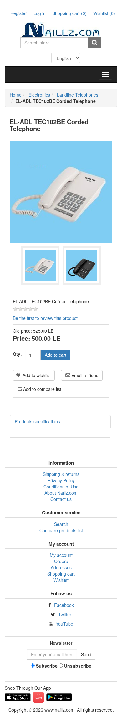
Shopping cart (69, 13)
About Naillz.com (61, 493)
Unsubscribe (77, 666)
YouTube (64, 624)
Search (61, 524)
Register (18, 13)
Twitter (64, 614)
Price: (21, 338)
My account (61, 555)
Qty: (17, 354)
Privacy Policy (61, 480)
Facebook (64, 605)
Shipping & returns (61, 474)
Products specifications (37, 421)
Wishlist (61, 580)
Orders (61, 561)
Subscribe (47, 666)
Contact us (61, 499)
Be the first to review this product (45, 318)
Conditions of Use (61, 486)
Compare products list (61, 530)
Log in (39, 13)
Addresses (61, 567)
